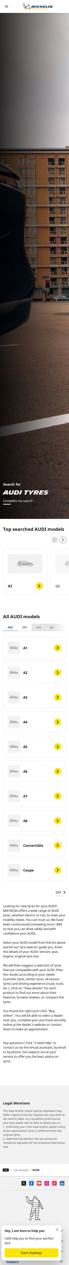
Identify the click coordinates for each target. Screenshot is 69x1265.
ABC (10, 627)
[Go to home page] (38, 6)
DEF (24, 627)
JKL (52, 627)
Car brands (21, 1170)
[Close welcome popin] (57, 1229)
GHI (38, 627)
